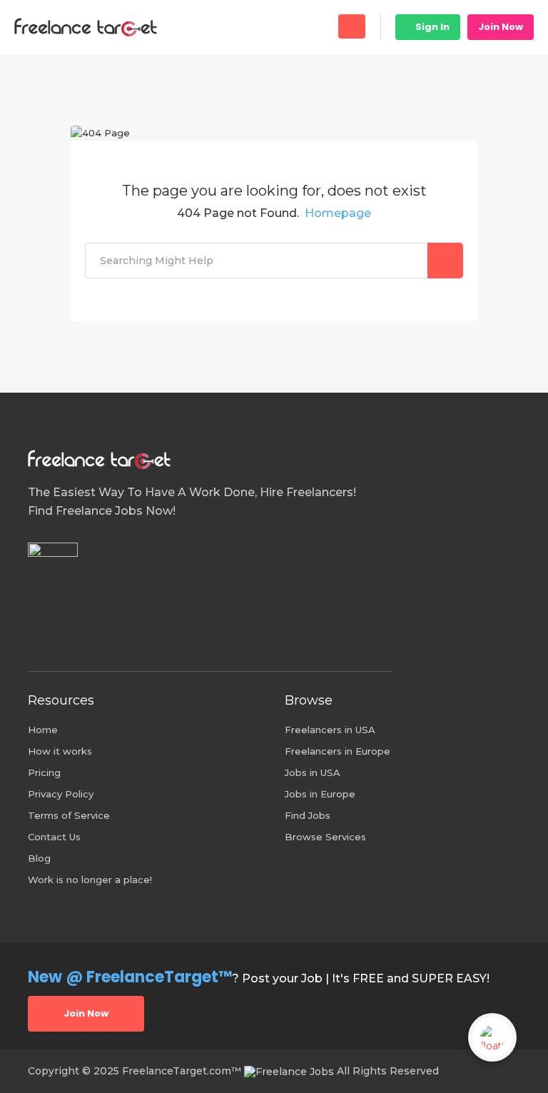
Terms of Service (69, 815)
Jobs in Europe (320, 794)
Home (43, 729)
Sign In (431, 27)
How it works (60, 751)
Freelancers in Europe (337, 751)
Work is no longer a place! (90, 879)
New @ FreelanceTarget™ (130, 977)
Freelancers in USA (330, 729)
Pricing (44, 772)
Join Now (500, 27)
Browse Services (325, 836)
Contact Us (54, 836)
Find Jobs (307, 815)
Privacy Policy (60, 794)
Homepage (338, 213)
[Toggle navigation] (351, 26)
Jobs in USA (312, 772)
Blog (39, 858)
